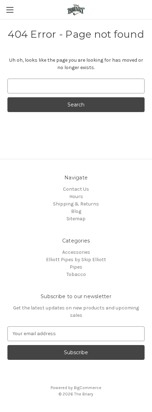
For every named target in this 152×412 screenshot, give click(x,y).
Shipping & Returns (76, 204)
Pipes (76, 267)
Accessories (76, 252)
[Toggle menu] (9, 9)
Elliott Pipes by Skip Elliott (76, 260)
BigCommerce (87, 387)
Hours (76, 196)
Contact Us (76, 189)
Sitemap (76, 219)
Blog (76, 211)
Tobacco (76, 274)
